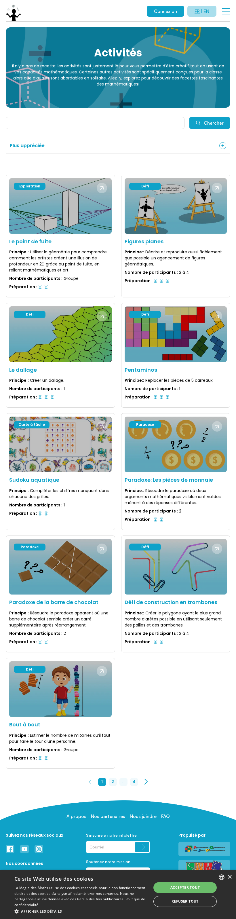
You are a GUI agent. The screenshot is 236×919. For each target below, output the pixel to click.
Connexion (165, 11)
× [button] (229, 877)
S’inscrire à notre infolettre (111, 835)
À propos (76, 816)
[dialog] (118, 894)
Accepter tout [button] (185, 887)
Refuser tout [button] (185, 901)
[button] (80, 911)
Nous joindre (143, 816)
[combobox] (221, 877)
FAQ (165, 816)
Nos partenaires (108, 816)
